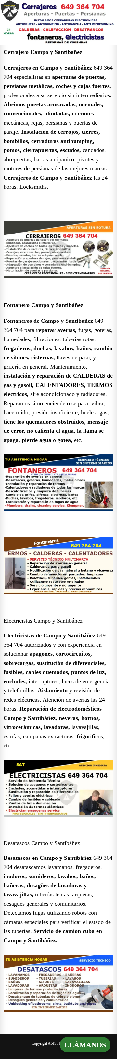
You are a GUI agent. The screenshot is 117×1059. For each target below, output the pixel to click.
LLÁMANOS (85, 1045)
